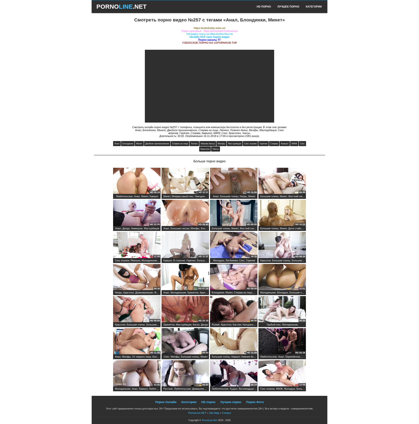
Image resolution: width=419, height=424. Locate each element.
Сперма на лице (180, 143)
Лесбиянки (232, 260)
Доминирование (144, 292)
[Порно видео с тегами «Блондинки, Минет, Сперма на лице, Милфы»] (233, 277)
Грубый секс (274, 324)
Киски (196, 324)
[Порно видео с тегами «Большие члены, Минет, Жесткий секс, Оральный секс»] (282, 181)
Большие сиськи (180, 228)
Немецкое (136, 228)
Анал (116, 143)
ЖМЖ (279, 388)
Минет (139, 143)
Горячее (263, 143)
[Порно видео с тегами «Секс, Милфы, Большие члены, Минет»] (185, 341)
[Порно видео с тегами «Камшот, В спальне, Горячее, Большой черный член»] (185, 245)
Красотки (205, 149)
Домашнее (198, 388)
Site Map (214, 413)
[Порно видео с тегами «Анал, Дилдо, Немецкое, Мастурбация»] (137, 213)
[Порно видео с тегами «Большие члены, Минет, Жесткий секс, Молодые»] (233, 213)
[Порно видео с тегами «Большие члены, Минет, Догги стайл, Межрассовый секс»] (282, 213)
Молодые (218, 260)
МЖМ (294, 143)
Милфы (221, 143)
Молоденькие (149, 260)
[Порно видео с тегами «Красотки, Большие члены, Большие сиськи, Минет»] (282, 245)
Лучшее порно (230, 402)
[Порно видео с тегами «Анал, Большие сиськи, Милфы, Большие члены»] (185, 213)
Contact (226, 413)
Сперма (274, 143)
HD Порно (264, 6)
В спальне (179, 260)
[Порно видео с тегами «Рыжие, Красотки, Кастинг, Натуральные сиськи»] (233, 309)
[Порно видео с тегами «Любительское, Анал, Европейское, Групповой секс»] (282, 341)
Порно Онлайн (165, 402)
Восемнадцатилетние (251, 388)
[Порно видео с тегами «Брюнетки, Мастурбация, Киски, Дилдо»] (185, 309)
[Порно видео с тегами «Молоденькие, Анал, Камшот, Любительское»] (137, 373)
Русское (168, 388)
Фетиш (158, 292)
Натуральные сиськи (254, 324)
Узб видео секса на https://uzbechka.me (209, 34)
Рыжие (215, 324)
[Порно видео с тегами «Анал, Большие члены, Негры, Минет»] (233, 181)
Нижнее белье (208, 143)
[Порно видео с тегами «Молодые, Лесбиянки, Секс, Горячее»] (233, 245)
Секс (302, 143)
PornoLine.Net (209, 420)
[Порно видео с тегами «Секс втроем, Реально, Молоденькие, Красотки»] (137, 245)
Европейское (292, 356)
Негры (243, 196)
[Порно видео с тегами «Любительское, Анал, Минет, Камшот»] (137, 181)
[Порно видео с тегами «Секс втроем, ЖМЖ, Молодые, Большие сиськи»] (282, 373)
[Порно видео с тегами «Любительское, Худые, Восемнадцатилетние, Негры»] (233, 373)
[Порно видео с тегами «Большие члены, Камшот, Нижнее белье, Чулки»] (233, 341)
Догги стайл (294, 228)
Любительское (124, 196)
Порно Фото (255, 402)
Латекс (194, 143)
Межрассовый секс (182, 196)
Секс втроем (250, 143)
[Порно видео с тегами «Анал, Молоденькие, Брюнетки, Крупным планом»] (185, 277)
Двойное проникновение (157, 143)
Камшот (285, 143)
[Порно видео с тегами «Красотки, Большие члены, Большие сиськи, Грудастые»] (137, 309)
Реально (135, 260)
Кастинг (237, 324)
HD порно (208, 402)
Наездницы (201, 196)
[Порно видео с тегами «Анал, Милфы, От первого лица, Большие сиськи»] (137, 341)
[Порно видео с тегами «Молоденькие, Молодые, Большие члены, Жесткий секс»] (282, 277)
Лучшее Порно (288, 6)
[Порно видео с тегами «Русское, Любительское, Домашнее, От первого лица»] (185, 373)
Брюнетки (192, 292)
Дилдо (126, 228)
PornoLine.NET (197, 413)
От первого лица (141, 356)
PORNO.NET (121, 6)
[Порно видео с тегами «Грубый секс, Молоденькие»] (282, 309)
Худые (233, 388)
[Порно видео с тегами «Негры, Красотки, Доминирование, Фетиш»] (137, 277)
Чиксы (215, 149)
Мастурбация (234, 143)
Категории (314, 6)
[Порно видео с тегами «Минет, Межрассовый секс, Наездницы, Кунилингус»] (185, 181)
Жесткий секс (296, 196)
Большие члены (229, 196)
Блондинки (127, 143)
